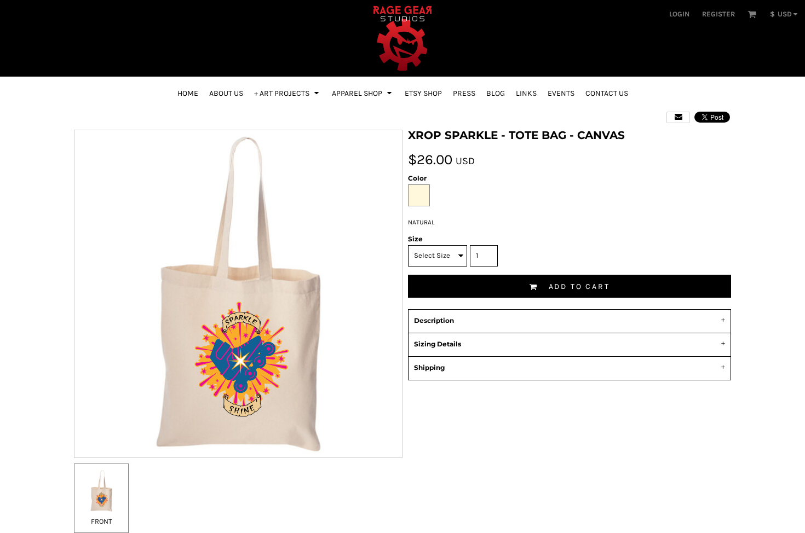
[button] (752, 14)
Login (679, 14)
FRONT (101, 521)
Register (718, 14)
